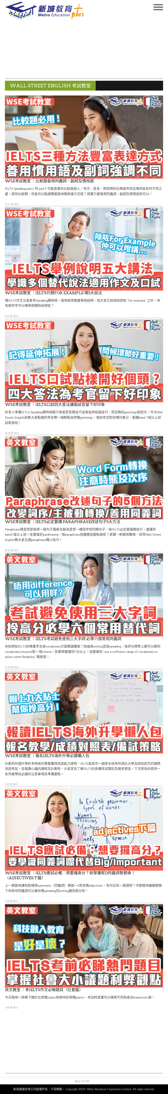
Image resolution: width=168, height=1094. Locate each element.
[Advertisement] (84, 50)
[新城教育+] (44, 10)
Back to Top (82, 1081)
